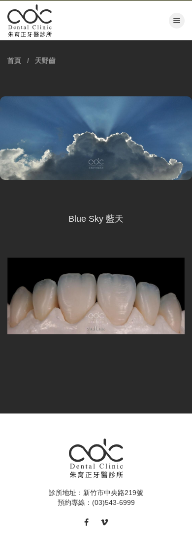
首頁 (14, 60)
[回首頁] (27, 20)
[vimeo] (104, 523)
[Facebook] (86, 523)
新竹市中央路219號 (113, 493)
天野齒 (45, 60)
